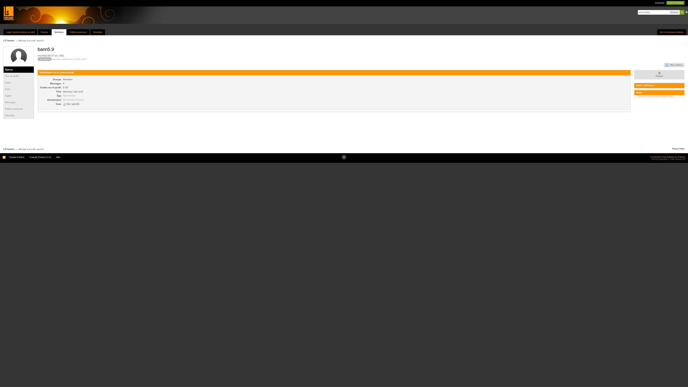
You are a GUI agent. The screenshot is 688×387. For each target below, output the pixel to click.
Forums (44, 32)
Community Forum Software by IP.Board (667, 157)
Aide (58, 157)
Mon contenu (675, 65)
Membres (59, 32)
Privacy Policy (678, 149)
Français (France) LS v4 (40, 157)
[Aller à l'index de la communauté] (8, 13)
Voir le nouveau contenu (672, 32)
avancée (686, 12)
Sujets (8, 95)
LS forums (9, 149)
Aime (7, 82)
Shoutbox (97, 32)
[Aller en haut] (344, 157)
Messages (10, 102)
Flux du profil (11, 76)
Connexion (659, 3)
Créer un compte (675, 3)
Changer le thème (16, 157)
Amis (7, 89)
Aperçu (9, 69)
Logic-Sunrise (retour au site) (20, 32)
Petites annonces (78, 32)
